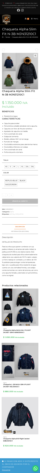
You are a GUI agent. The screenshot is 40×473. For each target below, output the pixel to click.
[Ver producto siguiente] (36, 49)
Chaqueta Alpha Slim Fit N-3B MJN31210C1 (25, 37)
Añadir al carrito (20, 201)
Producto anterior (10, 50)
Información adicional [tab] (20, 231)
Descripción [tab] (20, 226)
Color (6, 173)
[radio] (6, 166)
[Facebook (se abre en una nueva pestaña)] (18, 10)
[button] (35, 55)
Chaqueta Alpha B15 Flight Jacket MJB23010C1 (16, 440)
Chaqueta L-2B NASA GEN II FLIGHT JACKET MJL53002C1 (17, 386)
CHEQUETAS (19, 214)
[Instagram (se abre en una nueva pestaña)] (22, 10)
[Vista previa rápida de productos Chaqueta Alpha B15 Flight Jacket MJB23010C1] (37, 401)
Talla (5, 160)
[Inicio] (2, 37)
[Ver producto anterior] (3, 49)
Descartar (6, 470)
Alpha (12, 211)
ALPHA (12, 214)
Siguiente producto (29, 50)
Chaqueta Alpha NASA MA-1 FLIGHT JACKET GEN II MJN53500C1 (17, 331)
